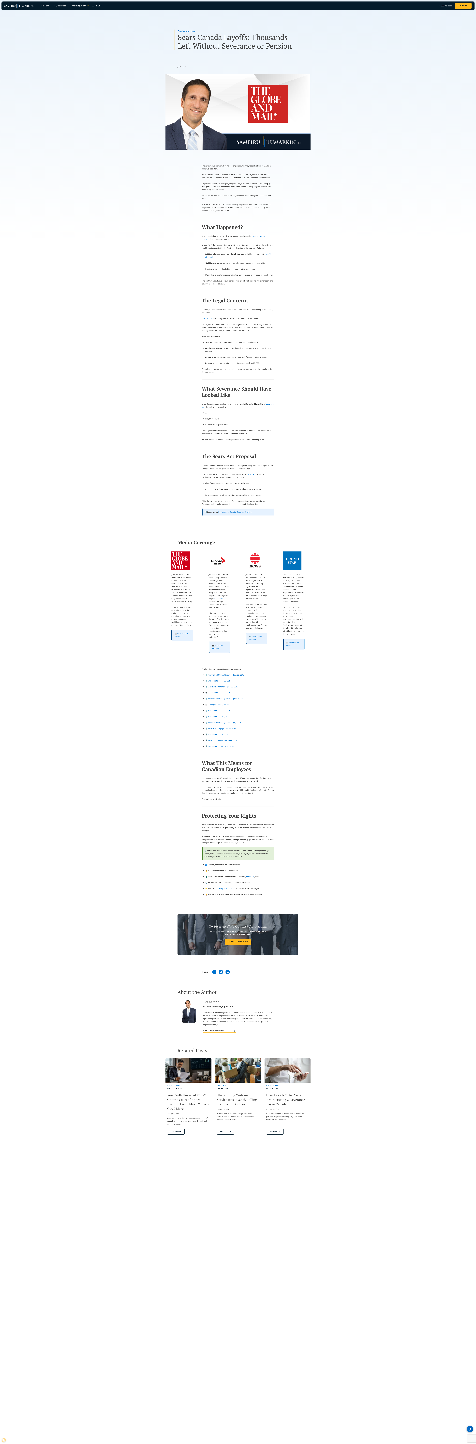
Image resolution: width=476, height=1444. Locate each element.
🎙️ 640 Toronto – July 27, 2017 (217, 734)
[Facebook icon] (214, 972)
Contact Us (463, 6)
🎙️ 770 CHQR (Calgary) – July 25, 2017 (220, 728)
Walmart (256, 236)
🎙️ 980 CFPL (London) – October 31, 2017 (222, 740)
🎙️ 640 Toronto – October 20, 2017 (219, 746)
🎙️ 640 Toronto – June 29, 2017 (218, 710)
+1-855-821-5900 (445, 6)
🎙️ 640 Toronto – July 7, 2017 (217, 716)
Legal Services (60, 6)
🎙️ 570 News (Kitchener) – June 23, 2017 (221, 687)
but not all (250, 876)
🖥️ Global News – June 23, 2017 (218, 693)
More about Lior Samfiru (213, 1030)
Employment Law (186, 31)
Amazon (263, 236)
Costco (205, 239)
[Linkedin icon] (227, 972)
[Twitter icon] (221, 972)
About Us (96, 6)
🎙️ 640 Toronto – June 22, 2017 (218, 681)
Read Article (176, 1131)
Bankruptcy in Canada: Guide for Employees (235, 512)
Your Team (45, 6)
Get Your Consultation (238, 942)
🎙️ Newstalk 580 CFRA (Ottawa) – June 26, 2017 (224, 698)
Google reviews (226, 888)
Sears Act (251, 474)
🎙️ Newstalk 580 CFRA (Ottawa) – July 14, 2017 (224, 722)
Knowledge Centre (79, 6)
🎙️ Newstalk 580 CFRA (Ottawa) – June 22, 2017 (224, 675)
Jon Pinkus (218, 598)
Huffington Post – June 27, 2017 (221, 704)
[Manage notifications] (4, 1440)
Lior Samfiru (207, 318)
